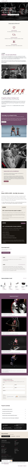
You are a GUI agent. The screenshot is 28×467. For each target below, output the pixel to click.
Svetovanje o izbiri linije (6, 252)
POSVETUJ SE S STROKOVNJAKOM (13, 14)
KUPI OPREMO (4, 14)
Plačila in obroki (3, 451)
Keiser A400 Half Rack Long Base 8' (4, 287)
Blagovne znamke (17, 451)
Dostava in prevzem (3, 450)
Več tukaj (24, 278)
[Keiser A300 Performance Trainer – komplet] (17, 284)
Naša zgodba (16, 450)
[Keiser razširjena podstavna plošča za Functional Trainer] (23, 284)
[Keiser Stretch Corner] (11, 284)
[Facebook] (3, 447)
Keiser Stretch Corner (10, 286)
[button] (1, 286)
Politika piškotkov (6, 463)
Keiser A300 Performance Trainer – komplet (17, 287)
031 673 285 (18, 437)
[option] (14, 286)
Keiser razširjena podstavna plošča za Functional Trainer (23, 287)
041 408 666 (13, 437)
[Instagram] (2, 447)
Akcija (15, 446)
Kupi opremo (6, 181)
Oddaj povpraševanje (5, 437)
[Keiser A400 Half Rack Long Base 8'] (4, 284)
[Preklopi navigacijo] (26, 1)
